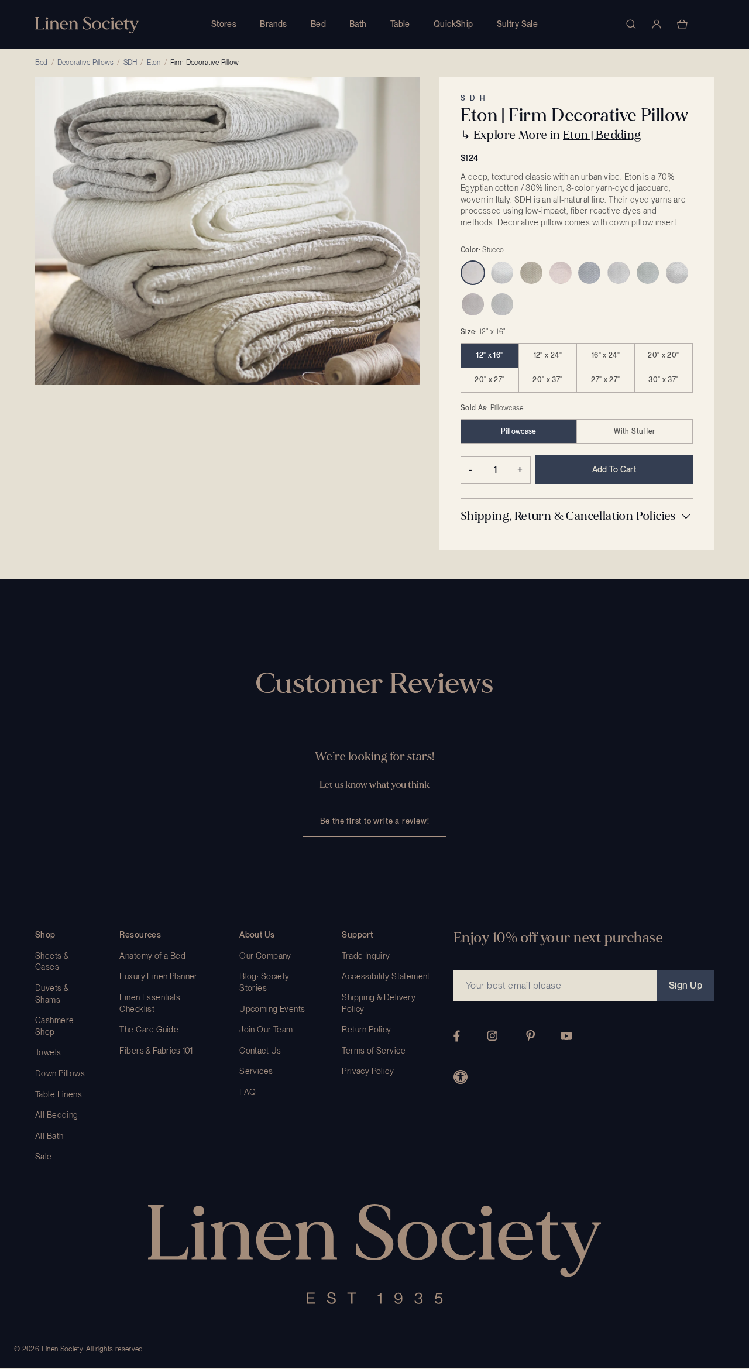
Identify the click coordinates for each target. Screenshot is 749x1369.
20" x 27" (489, 380)
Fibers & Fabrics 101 (156, 1050)
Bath (358, 24)
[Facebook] (456, 1036)
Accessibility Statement (386, 976)
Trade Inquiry (366, 955)
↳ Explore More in (551, 135)
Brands (273, 24)
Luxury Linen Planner (158, 976)
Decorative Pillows (85, 63)
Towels (48, 1052)
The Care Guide (148, 1029)
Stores (224, 24)
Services (256, 1071)
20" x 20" (663, 355)
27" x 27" (605, 380)
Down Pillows (60, 1073)
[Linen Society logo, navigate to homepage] (87, 24)
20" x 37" (547, 380)
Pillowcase (519, 431)
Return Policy (366, 1029)
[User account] (656, 24)
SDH (130, 63)
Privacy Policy (368, 1071)
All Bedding (56, 1115)
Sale (43, 1156)
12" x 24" (548, 355)
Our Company (265, 955)
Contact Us (260, 1050)
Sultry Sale (517, 24)
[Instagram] (492, 1036)
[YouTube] (566, 1036)
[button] (577, 516)
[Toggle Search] (631, 24)
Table (400, 24)
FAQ (247, 1092)
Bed (318, 24)
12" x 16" (489, 355)
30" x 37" (663, 380)
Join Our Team (266, 1029)
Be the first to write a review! (375, 820)
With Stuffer (634, 431)
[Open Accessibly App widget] (460, 1077)
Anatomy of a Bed (152, 955)
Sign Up (685, 985)
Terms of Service (374, 1050)
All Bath (49, 1136)
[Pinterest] (531, 1036)
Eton (154, 63)
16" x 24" (606, 355)
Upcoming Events (272, 1009)
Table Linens (58, 1094)
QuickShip (453, 24)
